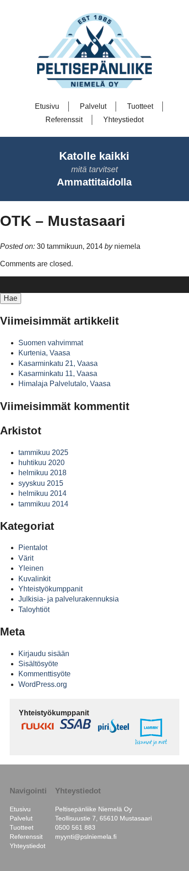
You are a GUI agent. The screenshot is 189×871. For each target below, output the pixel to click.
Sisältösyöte (38, 664)
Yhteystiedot (123, 120)
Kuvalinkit (34, 579)
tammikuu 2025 (43, 452)
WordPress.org (42, 684)
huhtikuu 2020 (41, 462)
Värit (25, 558)
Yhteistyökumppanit (50, 589)
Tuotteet (140, 106)
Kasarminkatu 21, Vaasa (58, 363)
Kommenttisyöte (44, 674)
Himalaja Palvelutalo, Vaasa (64, 384)
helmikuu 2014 (42, 493)
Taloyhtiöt (34, 609)
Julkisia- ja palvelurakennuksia (68, 599)
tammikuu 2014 (43, 504)
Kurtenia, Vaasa (44, 353)
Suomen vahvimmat (50, 343)
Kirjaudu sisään (43, 653)
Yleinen (31, 568)
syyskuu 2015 (40, 483)
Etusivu (47, 106)
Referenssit (64, 120)
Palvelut (93, 106)
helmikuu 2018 (42, 473)
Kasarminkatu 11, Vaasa (57, 373)
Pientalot (32, 547)
